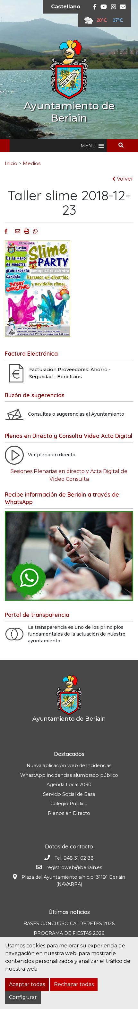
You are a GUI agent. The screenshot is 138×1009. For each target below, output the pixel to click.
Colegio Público (69, 803)
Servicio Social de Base (69, 794)
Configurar (23, 997)
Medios (31, 163)
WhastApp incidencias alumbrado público (69, 775)
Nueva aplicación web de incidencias (69, 765)
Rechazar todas (74, 984)
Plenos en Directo (69, 813)
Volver (124, 179)
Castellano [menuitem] (65, 7)
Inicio (11, 163)
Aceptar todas (27, 984)
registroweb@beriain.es (74, 867)
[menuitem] (65, 6)
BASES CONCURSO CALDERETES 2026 (69, 923)
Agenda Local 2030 (69, 784)
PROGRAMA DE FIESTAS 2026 (69, 933)
